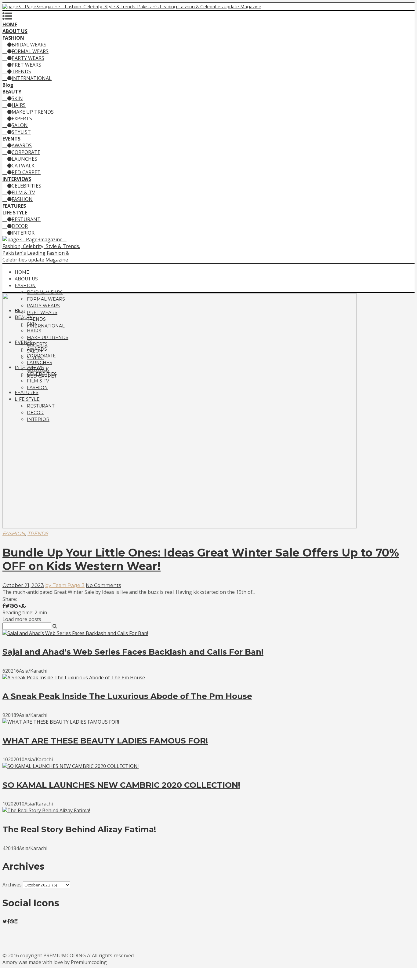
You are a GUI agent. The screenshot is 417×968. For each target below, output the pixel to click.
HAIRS (19, 105)
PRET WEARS (26, 64)
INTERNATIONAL (32, 78)
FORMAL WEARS (30, 51)
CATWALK (23, 165)
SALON (20, 125)
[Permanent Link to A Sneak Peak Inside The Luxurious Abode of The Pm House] (73, 677)
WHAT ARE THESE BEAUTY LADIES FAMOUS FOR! (105, 741)
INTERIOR (23, 232)
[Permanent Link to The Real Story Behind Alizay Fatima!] (46, 810)
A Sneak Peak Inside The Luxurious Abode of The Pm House (127, 696)
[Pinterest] (12, 921)
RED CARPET (26, 172)
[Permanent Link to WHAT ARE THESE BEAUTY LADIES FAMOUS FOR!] (60, 721)
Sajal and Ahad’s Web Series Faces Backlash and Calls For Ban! (132, 652)
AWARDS (22, 145)
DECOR (20, 226)
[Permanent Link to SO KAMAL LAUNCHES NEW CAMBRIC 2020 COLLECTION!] (70, 766)
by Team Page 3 (65, 585)
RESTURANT (26, 219)
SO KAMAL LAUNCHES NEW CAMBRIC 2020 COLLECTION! (121, 785)
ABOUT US (26, 279)
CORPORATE (26, 152)
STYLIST (21, 132)
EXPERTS (22, 118)
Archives (12, 884)
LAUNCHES (24, 158)
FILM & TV (23, 192)
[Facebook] (8, 921)
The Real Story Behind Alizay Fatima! (79, 829)
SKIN (17, 98)
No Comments (103, 585)
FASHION (22, 199)
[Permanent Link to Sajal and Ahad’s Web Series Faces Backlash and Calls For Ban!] (75, 633)
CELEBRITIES (26, 185)
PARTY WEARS (28, 58)
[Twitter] (4, 921)
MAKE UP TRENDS (33, 111)
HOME (22, 272)
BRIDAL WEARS (29, 44)
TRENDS (21, 71)
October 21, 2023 (23, 585)
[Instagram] (16, 921)
